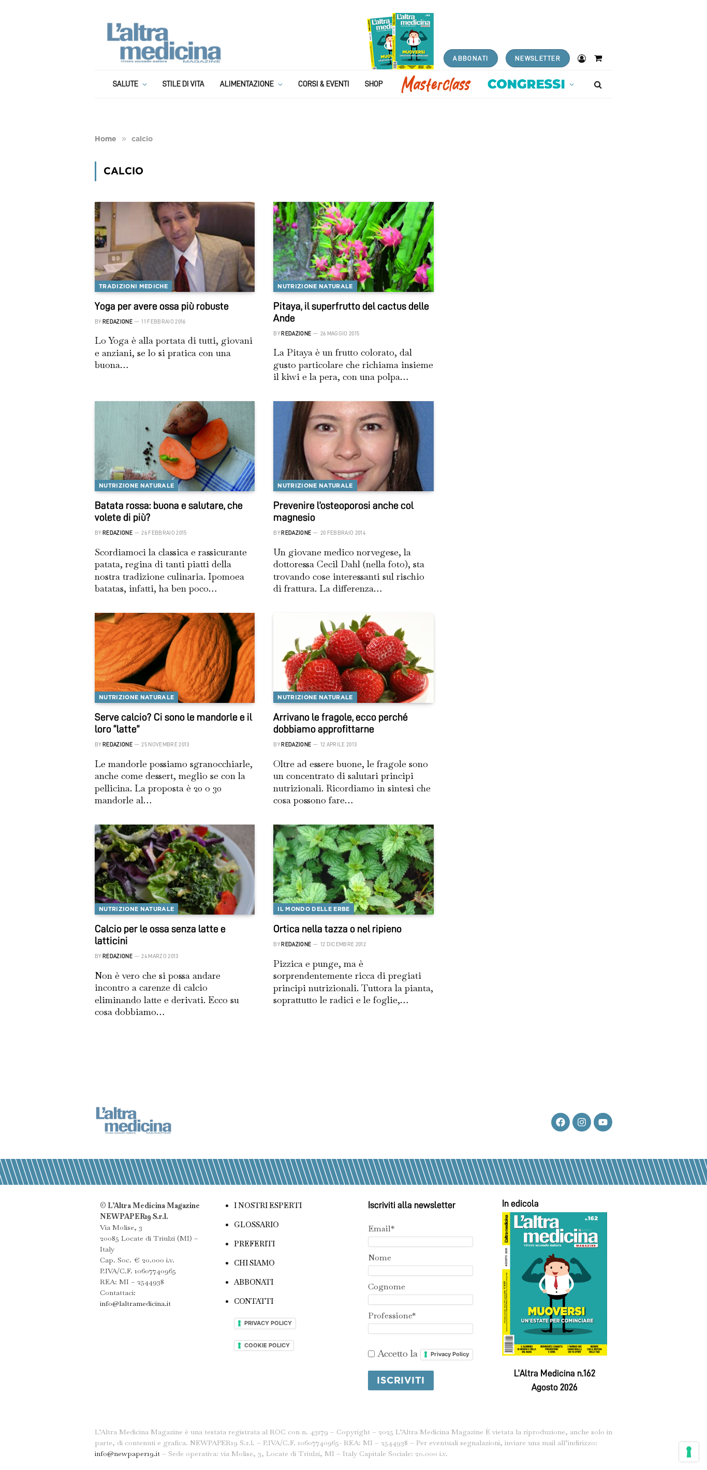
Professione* (392, 1315)
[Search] (597, 84)
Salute (125, 84)
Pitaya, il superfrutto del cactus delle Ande (351, 312)
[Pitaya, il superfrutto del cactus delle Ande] (353, 247)
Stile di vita (183, 84)
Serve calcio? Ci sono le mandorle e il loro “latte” (173, 723)
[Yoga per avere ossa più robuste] (175, 247)
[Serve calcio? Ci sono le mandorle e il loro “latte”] (175, 658)
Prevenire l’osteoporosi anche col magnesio (343, 511)
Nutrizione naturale (314, 286)
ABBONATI (470, 58)
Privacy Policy (450, 1354)
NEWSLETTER (538, 58)
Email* (381, 1228)
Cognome (386, 1286)
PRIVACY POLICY (268, 1323)
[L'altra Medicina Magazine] (164, 43)
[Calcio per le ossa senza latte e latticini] (175, 870)
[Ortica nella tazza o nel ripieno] (353, 870)
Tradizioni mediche (133, 286)
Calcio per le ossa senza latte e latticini (160, 934)
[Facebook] (560, 1122)
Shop (374, 84)
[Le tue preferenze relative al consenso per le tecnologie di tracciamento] (689, 1452)
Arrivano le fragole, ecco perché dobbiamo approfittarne (340, 723)
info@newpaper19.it (127, 1453)
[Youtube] (603, 1122)
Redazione (117, 322)
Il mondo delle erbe (313, 909)
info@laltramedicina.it (135, 1303)
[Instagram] (581, 1122)
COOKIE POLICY (267, 1345)
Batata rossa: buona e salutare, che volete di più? (169, 511)
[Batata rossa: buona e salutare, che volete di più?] (175, 446)
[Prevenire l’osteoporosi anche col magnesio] (353, 446)
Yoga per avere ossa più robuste (162, 306)
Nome (379, 1257)
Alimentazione (247, 84)
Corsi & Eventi (323, 84)
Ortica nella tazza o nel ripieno (337, 928)
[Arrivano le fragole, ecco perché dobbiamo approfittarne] (353, 658)
